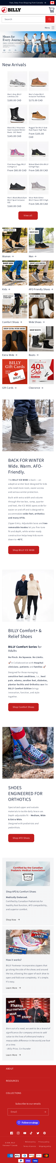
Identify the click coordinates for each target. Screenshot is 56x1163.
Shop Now (11, 919)
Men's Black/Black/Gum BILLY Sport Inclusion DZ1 (17, 199)
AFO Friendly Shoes (39, 289)
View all (28, 215)
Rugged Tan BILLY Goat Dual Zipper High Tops (38, 128)
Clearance (34, 387)
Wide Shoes (35, 322)
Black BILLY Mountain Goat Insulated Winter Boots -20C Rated (16, 129)
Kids (4, 289)
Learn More (11, 987)
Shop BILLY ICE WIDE (24, 550)
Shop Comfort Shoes (23, 707)
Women (6, 256)
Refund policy (30, 1142)
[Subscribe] (45, 1111)
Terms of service (29, 1146)
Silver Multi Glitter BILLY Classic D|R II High (38, 198)
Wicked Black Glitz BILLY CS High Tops (39, 165)
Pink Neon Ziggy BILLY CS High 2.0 (16, 165)
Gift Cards (7, 387)
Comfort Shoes (10, 322)
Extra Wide (8, 355)
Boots (32, 355)
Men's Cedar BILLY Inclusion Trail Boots (37, 95)
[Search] (49, 19)
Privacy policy (43, 1142)
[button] (50, 28)
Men (31, 256)
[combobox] (28, 19)
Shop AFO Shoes (21, 837)
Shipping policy (45, 1146)
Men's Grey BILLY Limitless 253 (14, 95)
